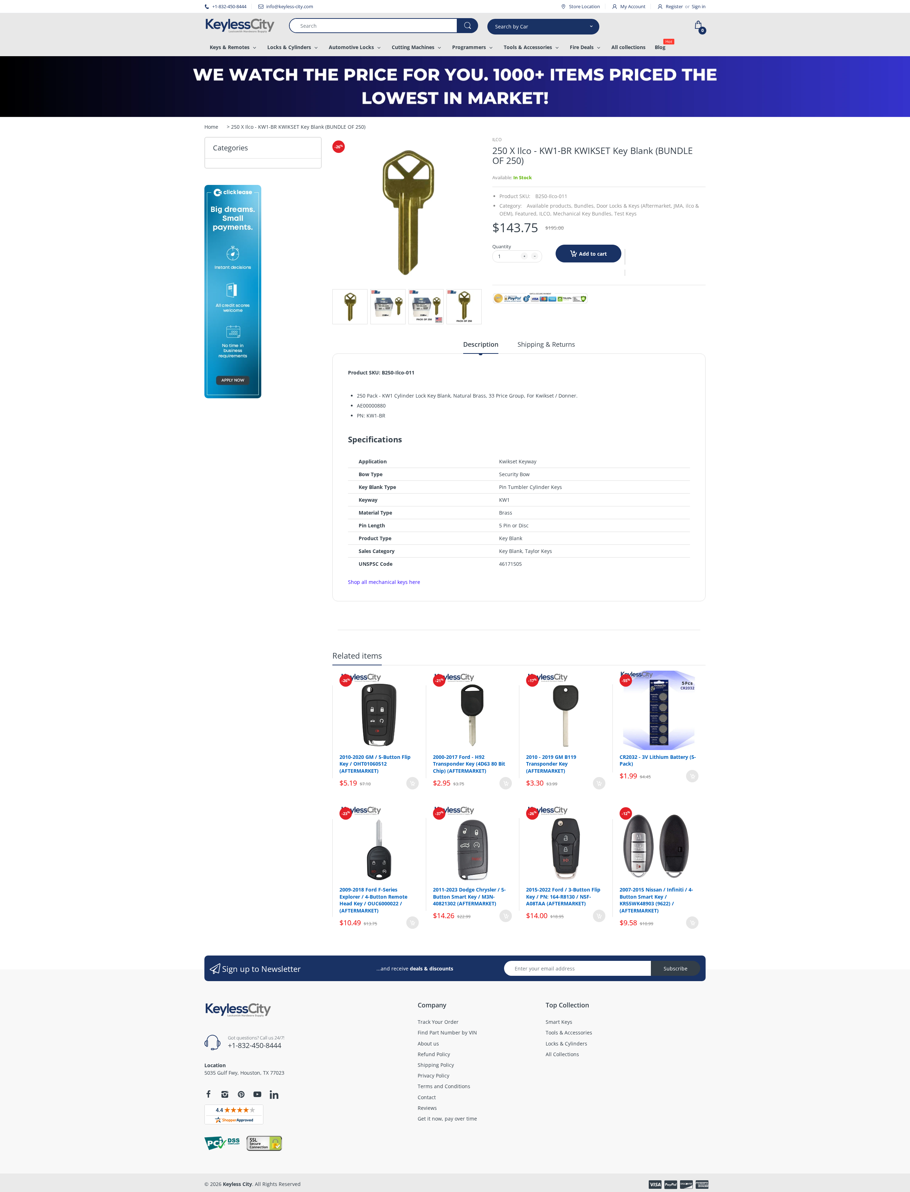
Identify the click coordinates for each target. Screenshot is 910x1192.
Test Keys (625, 213)
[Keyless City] (241, 25)
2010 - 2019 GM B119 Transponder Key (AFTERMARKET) (551, 764)
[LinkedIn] (274, 1095)
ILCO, (545, 213)
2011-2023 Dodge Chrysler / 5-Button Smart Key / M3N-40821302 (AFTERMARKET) (469, 896)
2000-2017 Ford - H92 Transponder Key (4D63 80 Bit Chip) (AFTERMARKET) (469, 764)
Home (211, 126)
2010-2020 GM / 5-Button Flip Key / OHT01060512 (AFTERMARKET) (375, 764)
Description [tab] (480, 344)
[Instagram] (225, 1094)
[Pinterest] (241, 1094)
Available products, (550, 205)
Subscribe (675, 968)
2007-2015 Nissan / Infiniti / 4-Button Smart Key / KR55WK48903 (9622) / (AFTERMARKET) (656, 900)
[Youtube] (257, 1094)
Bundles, (584, 205)
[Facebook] (208, 1094)
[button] (625, 257)
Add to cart (593, 253)
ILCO (497, 140)
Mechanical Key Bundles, (583, 213)
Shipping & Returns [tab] (546, 344)
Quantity (501, 246)
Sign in (699, 6)
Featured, (526, 213)
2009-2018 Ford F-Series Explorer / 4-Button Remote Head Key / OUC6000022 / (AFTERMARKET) (373, 900)
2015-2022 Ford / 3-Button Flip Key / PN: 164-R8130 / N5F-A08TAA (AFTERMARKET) (563, 896)
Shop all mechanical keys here (384, 582)
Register (674, 6)
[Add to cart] (412, 783)
